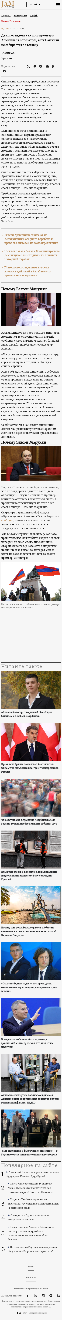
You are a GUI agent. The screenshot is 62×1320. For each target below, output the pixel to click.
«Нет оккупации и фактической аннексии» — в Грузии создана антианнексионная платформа (29, 1152)
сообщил (7, 521)
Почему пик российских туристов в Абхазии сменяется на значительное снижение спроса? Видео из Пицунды (28, 931)
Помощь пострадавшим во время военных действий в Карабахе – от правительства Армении (27, 271)
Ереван (6, 58)
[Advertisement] (31, 636)
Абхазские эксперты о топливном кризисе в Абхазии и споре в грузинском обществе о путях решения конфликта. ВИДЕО (30, 1099)
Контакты (31, 1277)
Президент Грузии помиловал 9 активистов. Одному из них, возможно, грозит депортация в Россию (30, 768)
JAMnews (7, 53)
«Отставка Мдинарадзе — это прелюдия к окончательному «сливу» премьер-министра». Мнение (29, 987)
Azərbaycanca (20, 15)
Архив (6, 28)
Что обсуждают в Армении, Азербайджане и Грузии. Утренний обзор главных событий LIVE (29, 821)
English (34, 15)
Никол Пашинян (11, 21)
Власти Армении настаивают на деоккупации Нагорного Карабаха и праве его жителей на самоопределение (31, 239)
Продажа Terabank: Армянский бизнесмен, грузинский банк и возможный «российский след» (33, 1204)
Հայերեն (6, 15)
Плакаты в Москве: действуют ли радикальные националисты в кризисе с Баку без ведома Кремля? (29, 875)
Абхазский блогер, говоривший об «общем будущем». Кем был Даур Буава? (26, 714)
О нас (31, 1266)
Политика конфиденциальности (31, 1288)
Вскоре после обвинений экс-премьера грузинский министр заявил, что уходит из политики (27, 1043)
